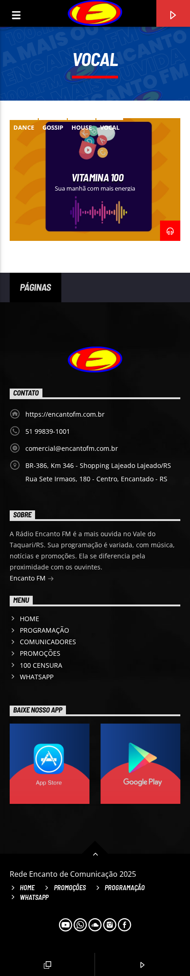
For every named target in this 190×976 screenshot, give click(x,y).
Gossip (52, 127)
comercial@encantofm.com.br (71, 448)
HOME (29, 618)
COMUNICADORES (48, 641)
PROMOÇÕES (40, 653)
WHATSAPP (36, 676)
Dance (23, 127)
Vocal (109, 127)
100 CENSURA (41, 665)
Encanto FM (29, 578)
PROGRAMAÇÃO (44, 630)
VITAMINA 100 (97, 177)
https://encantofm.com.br (65, 414)
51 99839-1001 (47, 431)
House (81, 127)
